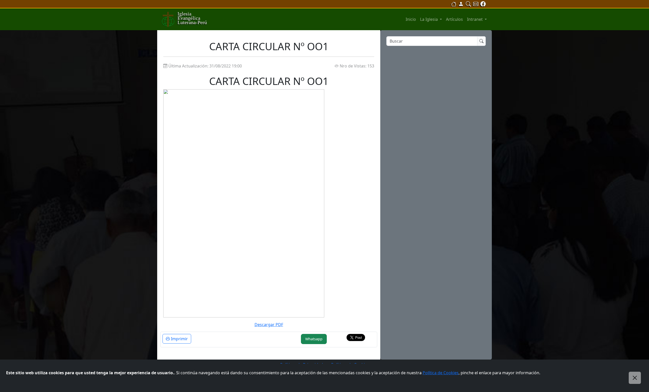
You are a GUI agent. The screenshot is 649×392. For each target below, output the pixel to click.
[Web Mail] (475, 3)
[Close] (635, 378)
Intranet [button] (475, 19)
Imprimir (179, 339)
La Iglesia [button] (429, 19)
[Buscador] (468, 3)
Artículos (454, 19)
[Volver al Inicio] (453, 3)
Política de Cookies (441, 373)
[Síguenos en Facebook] (483, 3)
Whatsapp (313, 338)
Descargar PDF (269, 324)
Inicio (411, 19)
